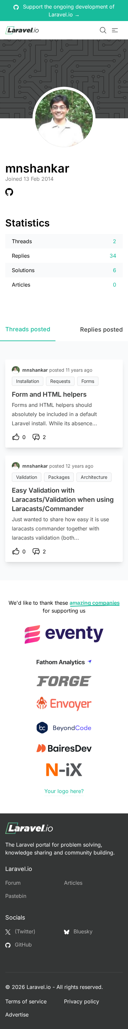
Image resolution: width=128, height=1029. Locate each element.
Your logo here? (64, 791)
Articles (73, 882)
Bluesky (82, 931)
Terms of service (26, 1001)
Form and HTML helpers (49, 394)
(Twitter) (24, 931)
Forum (13, 882)
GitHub (22, 944)
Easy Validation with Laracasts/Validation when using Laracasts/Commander (63, 499)
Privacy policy (81, 1001)
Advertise (17, 1014)
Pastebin (15, 896)
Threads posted (27, 329)
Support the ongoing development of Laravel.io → (68, 10)
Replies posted (101, 329)
